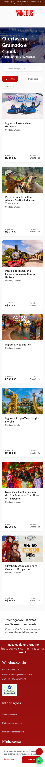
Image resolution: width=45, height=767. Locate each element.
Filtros (11, 79)
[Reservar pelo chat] (39, 751)
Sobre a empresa (9, 714)
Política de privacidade (12, 723)
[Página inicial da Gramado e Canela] (24, 14)
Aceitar (31, 760)
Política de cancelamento (13, 732)
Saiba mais (9, 759)
